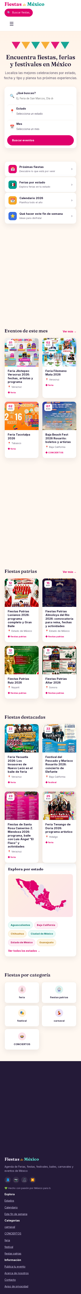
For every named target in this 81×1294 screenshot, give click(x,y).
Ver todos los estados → (24, 950)
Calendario (11, 1207)
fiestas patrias (13, 1253)
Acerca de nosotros (17, 1273)
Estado (21, 108)
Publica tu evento (15, 1266)
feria (7, 1240)
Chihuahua (17, 933)
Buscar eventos (23, 140)
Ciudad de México (42, 933)
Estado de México (22, 942)
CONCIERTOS (13, 1233)
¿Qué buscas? (26, 93)
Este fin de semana (16, 1214)
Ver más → (69, 331)
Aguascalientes (20, 925)
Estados (9, 1200)
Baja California (46, 925)
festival (9, 1246)
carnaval (10, 1226)
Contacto (10, 1279)
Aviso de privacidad (16, 1286)
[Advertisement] (40, 272)
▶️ (32, 1180)
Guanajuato (46, 942)
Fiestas (24, 4)
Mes (19, 123)
